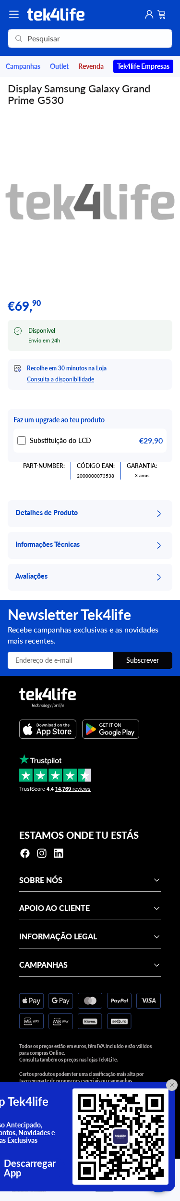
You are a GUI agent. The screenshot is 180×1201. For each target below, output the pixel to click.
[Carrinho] (161, 14)
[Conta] (149, 14)
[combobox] (76, 38)
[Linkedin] (58, 853)
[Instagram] (42, 853)
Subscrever (142, 660)
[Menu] (14, 14)
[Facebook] (25, 853)
